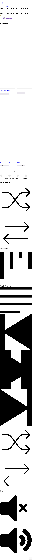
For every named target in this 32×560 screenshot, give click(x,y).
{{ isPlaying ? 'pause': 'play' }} (4, 248)
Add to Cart (5, 18)
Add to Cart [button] (7, 93)
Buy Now (10, 18)
